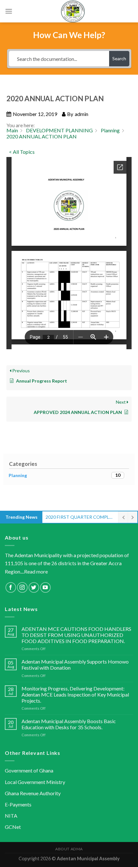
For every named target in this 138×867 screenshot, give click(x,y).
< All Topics (22, 152)
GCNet (13, 827)
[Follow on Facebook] (10, 587)
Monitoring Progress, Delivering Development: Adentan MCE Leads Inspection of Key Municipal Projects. (75, 694)
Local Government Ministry (35, 782)
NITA (11, 816)
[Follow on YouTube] (45, 587)
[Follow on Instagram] (22, 587)
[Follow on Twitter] (34, 587)
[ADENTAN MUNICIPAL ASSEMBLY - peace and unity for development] (72, 11)
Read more (36, 571)
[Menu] (9, 11)
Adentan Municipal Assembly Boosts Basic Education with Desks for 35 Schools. (69, 724)
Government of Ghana (29, 770)
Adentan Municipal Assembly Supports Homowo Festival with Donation (75, 664)
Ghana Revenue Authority (33, 793)
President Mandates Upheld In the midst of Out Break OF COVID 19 (80, 517)
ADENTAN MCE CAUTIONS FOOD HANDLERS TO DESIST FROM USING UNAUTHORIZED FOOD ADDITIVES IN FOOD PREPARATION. (76, 635)
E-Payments (18, 804)
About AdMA (69, 848)
